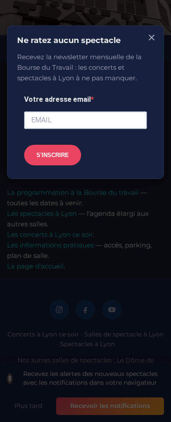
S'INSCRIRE (52, 155)
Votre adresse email (57, 99)
